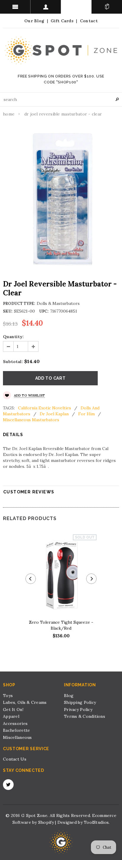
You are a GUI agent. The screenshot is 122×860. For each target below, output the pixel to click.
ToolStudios (96, 822)
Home (9, 114)
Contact (89, 20)
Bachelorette (16, 730)
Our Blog (34, 20)
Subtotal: (13, 361)
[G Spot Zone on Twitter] (8, 784)
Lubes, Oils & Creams (25, 702)
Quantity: (13, 336)
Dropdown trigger (45, 7)
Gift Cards (62, 20)
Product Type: (19, 303)
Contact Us (14, 759)
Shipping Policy (80, 702)
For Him (86, 413)
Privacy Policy (78, 709)
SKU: (7, 311)
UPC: (44, 311)
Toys (8, 695)
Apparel (11, 716)
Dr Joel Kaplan (54, 413)
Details (13, 434)
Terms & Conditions (84, 716)
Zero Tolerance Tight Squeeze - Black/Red (61, 625)
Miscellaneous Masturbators (31, 419)
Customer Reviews (28, 492)
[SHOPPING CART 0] (107, 7)
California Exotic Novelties (44, 408)
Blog (68, 695)
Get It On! (13, 709)
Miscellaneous (17, 737)
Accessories (15, 723)
